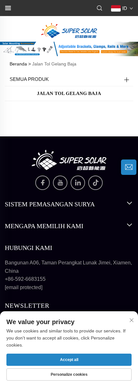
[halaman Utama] (69, 30)
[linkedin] (78, 183)
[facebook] (42, 183)
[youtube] (60, 183)
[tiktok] (95, 183)
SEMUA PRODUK (29, 79)
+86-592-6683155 (25, 279)
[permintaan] (128, 167)
